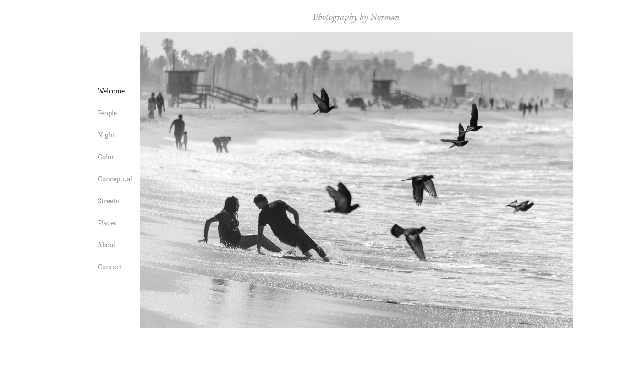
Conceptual (115, 179)
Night (106, 135)
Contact (110, 267)
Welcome (111, 91)
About (107, 245)
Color (106, 157)
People (107, 113)
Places (107, 223)
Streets (108, 201)
